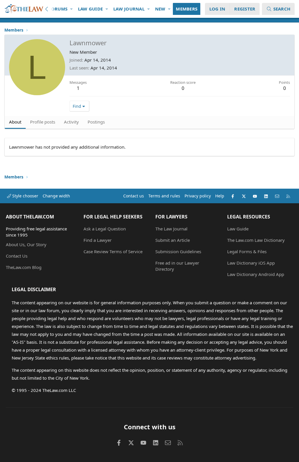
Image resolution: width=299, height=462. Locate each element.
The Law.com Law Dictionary (256, 240)
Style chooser (24, 196)
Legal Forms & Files (247, 251)
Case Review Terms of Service (113, 251)
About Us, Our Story (26, 244)
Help (219, 196)
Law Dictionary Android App (255, 274)
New (160, 9)
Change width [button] (56, 196)
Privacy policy (198, 196)
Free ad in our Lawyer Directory (177, 266)
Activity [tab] (71, 122)
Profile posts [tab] (42, 122)
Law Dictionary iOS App (251, 263)
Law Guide (90, 9)
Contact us (133, 196)
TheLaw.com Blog (23, 267)
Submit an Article (172, 240)
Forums (58, 9)
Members (186, 9)
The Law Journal (171, 229)
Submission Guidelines (178, 251)
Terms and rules (164, 196)
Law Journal (129, 9)
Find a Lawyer (98, 240)
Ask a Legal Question (105, 229)
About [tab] (15, 122)
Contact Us (16, 256)
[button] (71, 9)
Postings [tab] (96, 122)
